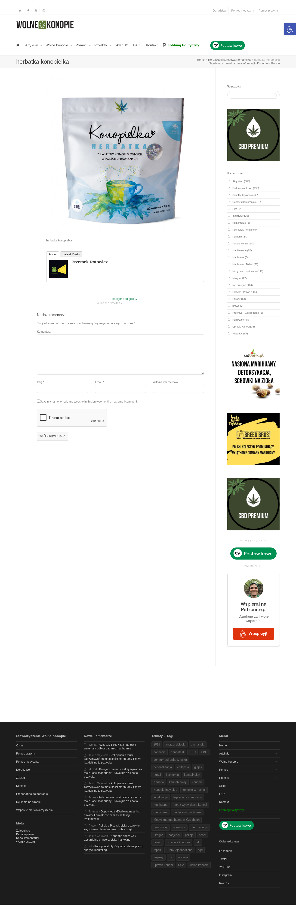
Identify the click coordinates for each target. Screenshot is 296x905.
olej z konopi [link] (199, 827)
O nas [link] (20, 745)
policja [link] (189, 835)
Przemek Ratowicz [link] (89, 262)
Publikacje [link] (238, 319)
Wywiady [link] (237, 333)
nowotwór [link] (179, 827)
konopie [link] (197, 782)
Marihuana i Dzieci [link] (242, 264)
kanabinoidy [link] (192, 774)
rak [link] (198, 842)
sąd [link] (200, 850)
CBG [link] (204, 752)
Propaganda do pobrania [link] (32, 794)
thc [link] (171, 857)
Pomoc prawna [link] (268, 10)
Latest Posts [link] (71, 254)
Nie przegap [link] (239, 285)
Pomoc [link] (82, 45)
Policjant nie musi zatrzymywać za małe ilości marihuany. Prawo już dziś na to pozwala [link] (112, 759)
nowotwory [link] (161, 827)
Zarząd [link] (20, 777)
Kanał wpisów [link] (25, 834)
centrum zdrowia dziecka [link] (170, 759)
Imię (39, 382)
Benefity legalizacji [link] (242, 195)
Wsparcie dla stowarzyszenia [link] (34, 810)
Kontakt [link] (152, 45)
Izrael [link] (157, 774)
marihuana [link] (160, 804)
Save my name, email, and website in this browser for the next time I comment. (89, 401)
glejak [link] (198, 767)
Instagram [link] (225, 875)
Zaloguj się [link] (23, 830)
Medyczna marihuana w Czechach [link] (177, 819)
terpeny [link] (158, 857)
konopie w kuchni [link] (194, 789)
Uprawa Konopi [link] (241, 326)
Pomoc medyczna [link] (242, 10)
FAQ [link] (136, 45)
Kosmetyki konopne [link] (243, 229)
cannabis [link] (160, 752)
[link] (290, 29)
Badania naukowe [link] (242, 188)
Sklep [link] (119, 45)
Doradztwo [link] (220, 10)
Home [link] (223, 745)
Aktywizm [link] (237, 181)
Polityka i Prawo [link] (241, 292)
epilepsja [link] (183, 767)
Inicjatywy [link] (238, 215)
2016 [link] (157, 744)
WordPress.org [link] (25, 841)
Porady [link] (236, 299)
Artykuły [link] (32, 45)
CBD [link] (192, 752)
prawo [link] (235, 305)
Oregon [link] (158, 835)
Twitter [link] (223, 859)
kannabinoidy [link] (178, 782)
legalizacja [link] (161, 797)
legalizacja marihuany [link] (187, 797)
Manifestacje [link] (239, 250)
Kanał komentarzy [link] (27, 838)
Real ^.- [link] (224, 883)
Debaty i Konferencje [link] (244, 202)
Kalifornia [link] (172, 774)
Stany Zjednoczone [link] (179, 850)
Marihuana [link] (238, 257)
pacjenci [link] (174, 835)
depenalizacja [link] (163, 767)
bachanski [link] (197, 744)
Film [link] (234, 208)
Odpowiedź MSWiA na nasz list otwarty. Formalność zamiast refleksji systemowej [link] (111, 815)
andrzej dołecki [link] (175, 744)
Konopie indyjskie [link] (165, 789)
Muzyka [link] (236, 278)
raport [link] (157, 850)
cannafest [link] (177, 752)
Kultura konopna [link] (241, 243)
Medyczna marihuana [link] (244, 271)
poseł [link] (202, 835)
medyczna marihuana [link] (187, 812)
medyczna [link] (160, 812)
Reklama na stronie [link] (28, 802)
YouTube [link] (225, 867)
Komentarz (44, 331)
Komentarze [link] (239, 222)
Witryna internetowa (165, 382)
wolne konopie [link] (199, 865)
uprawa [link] (183, 857)
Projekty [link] (101, 45)
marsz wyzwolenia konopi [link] (190, 804)
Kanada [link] (159, 782)
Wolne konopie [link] (57, 45)
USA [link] (181, 865)
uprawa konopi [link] (163, 865)
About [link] (53, 254)
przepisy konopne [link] (178, 842)
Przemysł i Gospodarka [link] (245, 312)
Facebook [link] (225, 851)
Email (98, 382)
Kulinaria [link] (237, 236)
